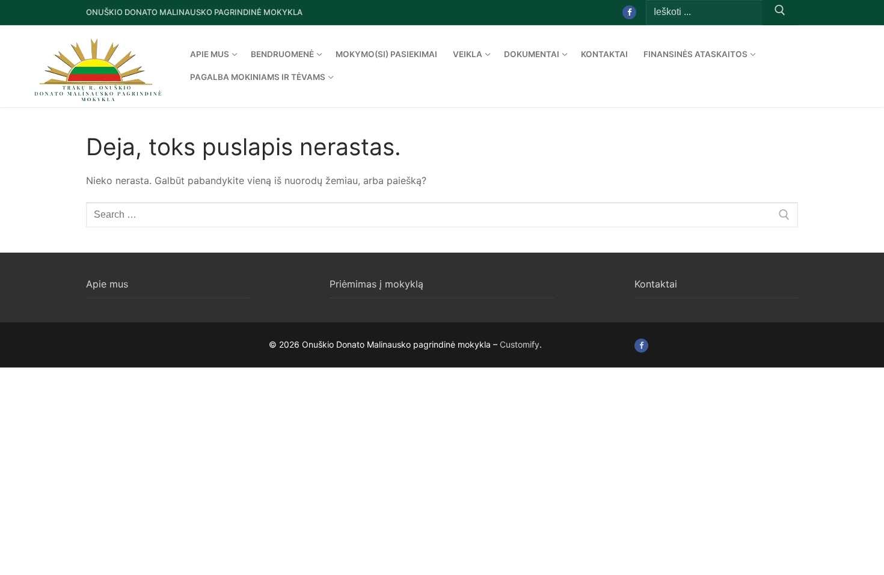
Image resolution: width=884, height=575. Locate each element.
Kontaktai (655, 284)
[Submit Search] (780, 12)
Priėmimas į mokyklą (376, 284)
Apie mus (107, 284)
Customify (519, 344)
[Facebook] (629, 12)
